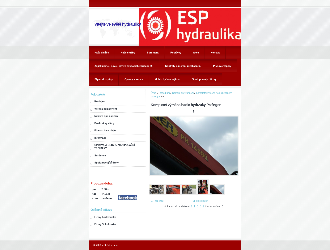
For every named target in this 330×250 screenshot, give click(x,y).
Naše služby (102, 52)
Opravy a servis (134, 79)
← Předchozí (157, 201)
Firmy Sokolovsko (105, 224)
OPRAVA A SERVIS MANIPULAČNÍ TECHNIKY (114, 147)
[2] (173, 194)
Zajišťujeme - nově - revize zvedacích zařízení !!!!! (124, 66)
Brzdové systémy (104, 123)
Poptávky (175, 52)
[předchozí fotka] (155, 146)
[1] (156, 194)
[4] (202, 194)
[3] (189, 194)
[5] (217, 194)
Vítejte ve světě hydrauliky (117, 24)
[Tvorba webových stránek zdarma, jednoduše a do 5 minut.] (116, 245)
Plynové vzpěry (222, 66)
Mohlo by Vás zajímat (167, 79)
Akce (196, 52)
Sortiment (153, 52)
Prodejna (99, 101)
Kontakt (215, 52)
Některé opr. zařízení (183, 93)
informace (100, 137)
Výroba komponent (105, 108)
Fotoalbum (164, 93)
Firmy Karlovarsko (105, 217)
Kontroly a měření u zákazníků (183, 66)
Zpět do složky (200, 201)
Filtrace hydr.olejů (105, 130)
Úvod (153, 93)
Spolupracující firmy (204, 79)
